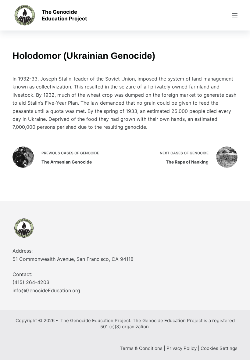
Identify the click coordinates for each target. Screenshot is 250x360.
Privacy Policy (181, 348)
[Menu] (235, 15)
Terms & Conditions (141, 348)
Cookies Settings (219, 348)
